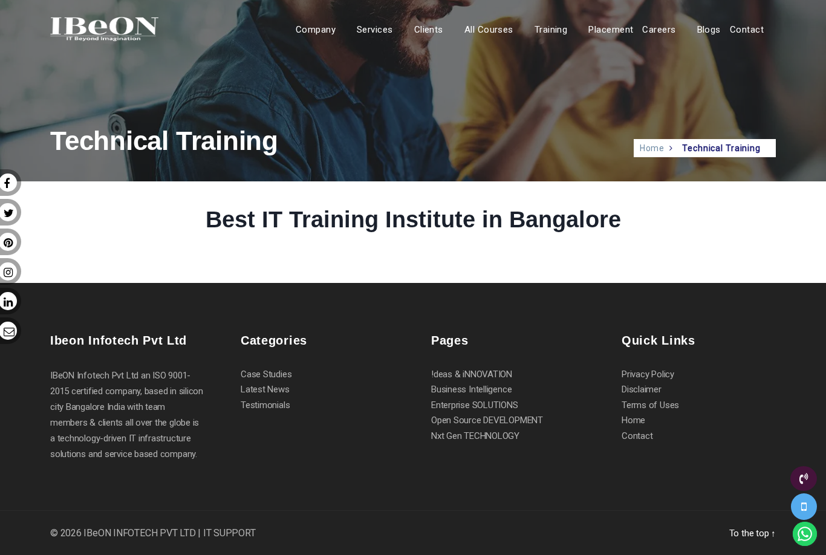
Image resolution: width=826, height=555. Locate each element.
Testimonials (265, 405)
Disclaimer (642, 389)
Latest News (265, 389)
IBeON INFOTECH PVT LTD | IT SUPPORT (169, 533)
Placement (610, 29)
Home (652, 148)
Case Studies (266, 374)
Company (316, 29)
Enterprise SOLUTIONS (474, 405)
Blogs (709, 29)
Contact (747, 29)
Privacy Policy (648, 374)
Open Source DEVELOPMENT (487, 420)
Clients (428, 29)
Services (375, 29)
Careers (658, 29)
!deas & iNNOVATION (471, 374)
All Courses (488, 29)
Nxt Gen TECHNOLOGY (475, 435)
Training (551, 29)
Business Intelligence (471, 389)
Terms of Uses (650, 405)
